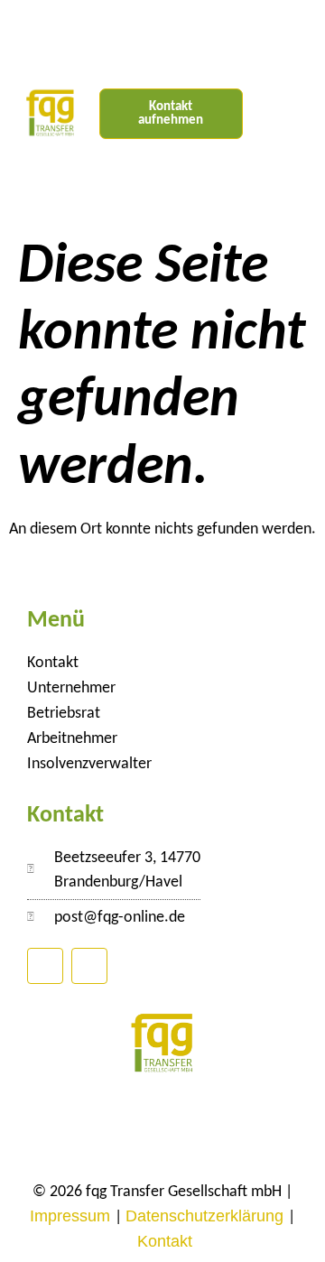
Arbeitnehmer (72, 738)
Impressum (72, 1216)
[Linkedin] (45, 966)
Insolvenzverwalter (89, 764)
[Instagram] (89, 966)
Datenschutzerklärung (206, 1216)
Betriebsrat (63, 713)
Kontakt (53, 663)
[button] (283, 114)
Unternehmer (71, 688)
